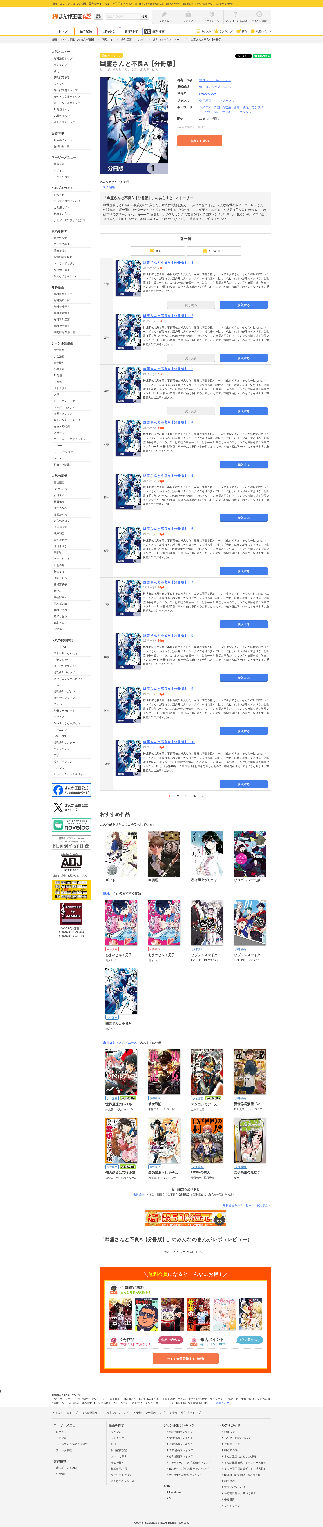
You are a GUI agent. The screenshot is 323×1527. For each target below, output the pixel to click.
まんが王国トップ (66, 1412)
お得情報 (61, 1473)
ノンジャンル (225, 100)
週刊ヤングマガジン (66, 666)
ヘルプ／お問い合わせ (67, 201)
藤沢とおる (60, 616)
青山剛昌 (59, 482)
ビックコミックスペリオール (71, 774)
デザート (59, 755)
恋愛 (56, 394)
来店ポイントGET (64, 140)
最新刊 (159, 251)
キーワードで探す (64, 263)
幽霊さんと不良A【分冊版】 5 (168, 476)
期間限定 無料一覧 (65, 332)
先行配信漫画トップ (66, 90)
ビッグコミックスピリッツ (69, 678)
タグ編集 (109, 187)
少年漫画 (59, 369)
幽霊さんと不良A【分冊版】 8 (168, 635)
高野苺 (58, 590)
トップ (62, 31)
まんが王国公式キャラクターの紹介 (245, 1462)
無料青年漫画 (62, 319)
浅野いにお (60, 488)
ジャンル (205, 31)
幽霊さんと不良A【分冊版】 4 (168, 422)
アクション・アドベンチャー (71, 439)
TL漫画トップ (62, 109)
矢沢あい (59, 629)
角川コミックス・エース (120, 1042)
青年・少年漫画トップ (67, 103)
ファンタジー (245, 112)
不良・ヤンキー (223, 112)
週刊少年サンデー (64, 742)
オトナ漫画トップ (64, 122)
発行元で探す (62, 269)
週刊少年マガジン (64, 691)
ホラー (58, 445)
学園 (217, 107)
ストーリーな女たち (66, 653)
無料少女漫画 (62, 313)
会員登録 (59, 164)
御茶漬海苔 (60, 527)
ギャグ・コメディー (66, 407)
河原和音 (59, 533)
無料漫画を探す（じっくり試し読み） (247, 1205)
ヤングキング (62, 748)
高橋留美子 (60, 597)
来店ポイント (263, 31)
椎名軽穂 (59, 565)
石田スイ (59, 495)
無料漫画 (158, 31)
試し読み (191, 305)
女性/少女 (108, 31)
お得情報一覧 (62, 146)
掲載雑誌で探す (63, 257)
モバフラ (59, 768)
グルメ (58, 458)
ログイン (59, 170)
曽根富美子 (60, 584)
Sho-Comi (60, 736)
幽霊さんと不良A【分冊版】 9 (168, 689)
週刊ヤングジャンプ (66, 697)
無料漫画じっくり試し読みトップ (106, 1412)
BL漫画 (58, 381)
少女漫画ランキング (181, 1444)
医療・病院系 (62, 464)
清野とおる (60, 578)
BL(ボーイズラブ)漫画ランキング (189, 1468)
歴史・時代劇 (62, 426)
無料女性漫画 (62, 306)
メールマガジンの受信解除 (72, 1444)
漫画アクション (63, 761)
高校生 (226, 107)
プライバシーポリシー (237, 1487)
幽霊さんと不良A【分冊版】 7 (168, 582)
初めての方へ (62, 213)
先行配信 (86, 31)
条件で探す (60, 238)
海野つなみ (60, 508)
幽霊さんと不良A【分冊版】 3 (168, 369)
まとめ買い (215, 251)
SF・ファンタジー (65, 452)
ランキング (225, 31)
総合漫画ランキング (181, 1431)
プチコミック (62, 659)
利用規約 (229, 1481)
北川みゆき (60, 546)
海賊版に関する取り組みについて (71, 875)
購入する (244, 305)
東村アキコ (60, 610)
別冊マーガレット (64, 710)
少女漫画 (59, 356)
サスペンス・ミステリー (68, 420)
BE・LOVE (60, 646)
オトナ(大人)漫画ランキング (186, 1474)
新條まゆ (59, 571)
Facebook (175, 1492)
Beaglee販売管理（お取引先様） (243, 1474)
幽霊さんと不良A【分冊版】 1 (168, 262)
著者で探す (60, 250)
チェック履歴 (62, 176)
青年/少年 (131, 31)
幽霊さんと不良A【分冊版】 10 (169, 742)
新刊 (244, 31)
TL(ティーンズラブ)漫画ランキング (190, 1462)
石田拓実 (59, 501)
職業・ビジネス (63, 413)
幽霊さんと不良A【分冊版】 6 (168, 529)
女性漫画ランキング (181, 1438)
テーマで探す (62, 244)
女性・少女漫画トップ (67, 96)
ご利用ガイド (62, 207)
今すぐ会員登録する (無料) (185, 1358)
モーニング (60, 729)
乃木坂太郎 (60, 603)
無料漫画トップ (63, 58)
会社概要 (229, 1499)
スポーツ (59, 432)
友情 (207, 112)
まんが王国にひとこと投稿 (69, 220)
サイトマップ (232, 1505)
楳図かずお (60, 514)
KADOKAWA (207, 93)
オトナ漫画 (60, 388)
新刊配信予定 (62, 77)
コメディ (205, 107)
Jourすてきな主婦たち (67, 723)
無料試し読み (200, 141)
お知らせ (59, 194)
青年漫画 (59, 362)
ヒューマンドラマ (64, 401)
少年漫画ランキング (181, 1456)
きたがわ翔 (60, 539)
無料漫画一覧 (62, 300)
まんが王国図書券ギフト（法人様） (245, 1468)
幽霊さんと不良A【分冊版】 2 (168, 316)
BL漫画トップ (62, 115)
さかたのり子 (62, 559)
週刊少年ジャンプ (64, 672)
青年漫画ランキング (181, 1450)
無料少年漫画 (62, 325)
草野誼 (58, 552)
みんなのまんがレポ (66, 276)
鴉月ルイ (215, 80)
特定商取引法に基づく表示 (240, 1493)
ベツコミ (59, 717)
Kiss (56, 685)
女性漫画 (59, 350)
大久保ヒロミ (62, 520)
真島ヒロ (59, 622)
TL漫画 (58, 375)
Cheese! (59, 704)
